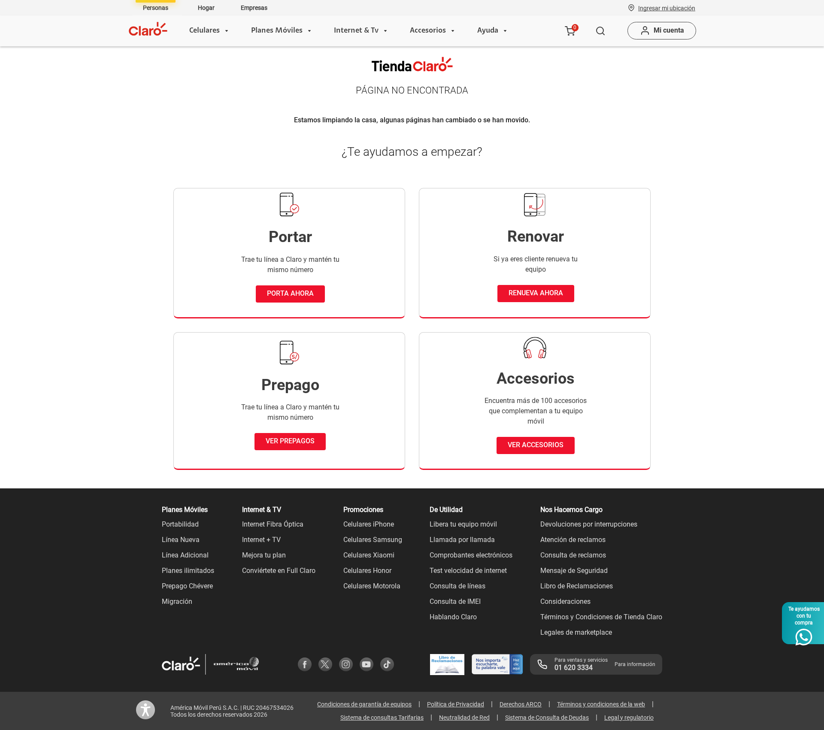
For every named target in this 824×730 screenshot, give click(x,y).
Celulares (204, 31)
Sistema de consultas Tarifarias (382, 717)
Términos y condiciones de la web (601, 704)
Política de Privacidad (455, 704)
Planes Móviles (277, 31)
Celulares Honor (367, 570)
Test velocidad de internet (468, 570)
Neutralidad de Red (464, 717)
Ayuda (487, 31)
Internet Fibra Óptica (272, 524)
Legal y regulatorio (629, 717)
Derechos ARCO (521, 704)
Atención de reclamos (573, 540)
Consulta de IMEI (455, 601)
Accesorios (428, 31)
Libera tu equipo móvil (463, 524)
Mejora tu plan (264, 555)
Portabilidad (180, 524)
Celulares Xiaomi (368, 555)
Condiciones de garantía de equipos (364, 704)
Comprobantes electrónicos (471, 555)
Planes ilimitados (188, 570)
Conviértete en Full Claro (278, 570)
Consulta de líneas (457, 586)
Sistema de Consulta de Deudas (547, 717)
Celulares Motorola (371, 586)
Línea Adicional (185, 555)
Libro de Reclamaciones (576, 586)
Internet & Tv (356, 31)
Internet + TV (261, 540)
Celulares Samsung (372, 540)
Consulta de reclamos (573, 555)
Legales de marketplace (576, 632)
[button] (666, 8)
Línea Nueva (181, 540)
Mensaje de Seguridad (574, 570)
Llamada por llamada (462, 540)
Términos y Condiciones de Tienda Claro (601, 617)
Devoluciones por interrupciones (588, 524)
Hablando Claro (453, 617)
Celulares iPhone (368, 524)
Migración (177, 601)
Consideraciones (565, 601)
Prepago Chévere (187, 586)
